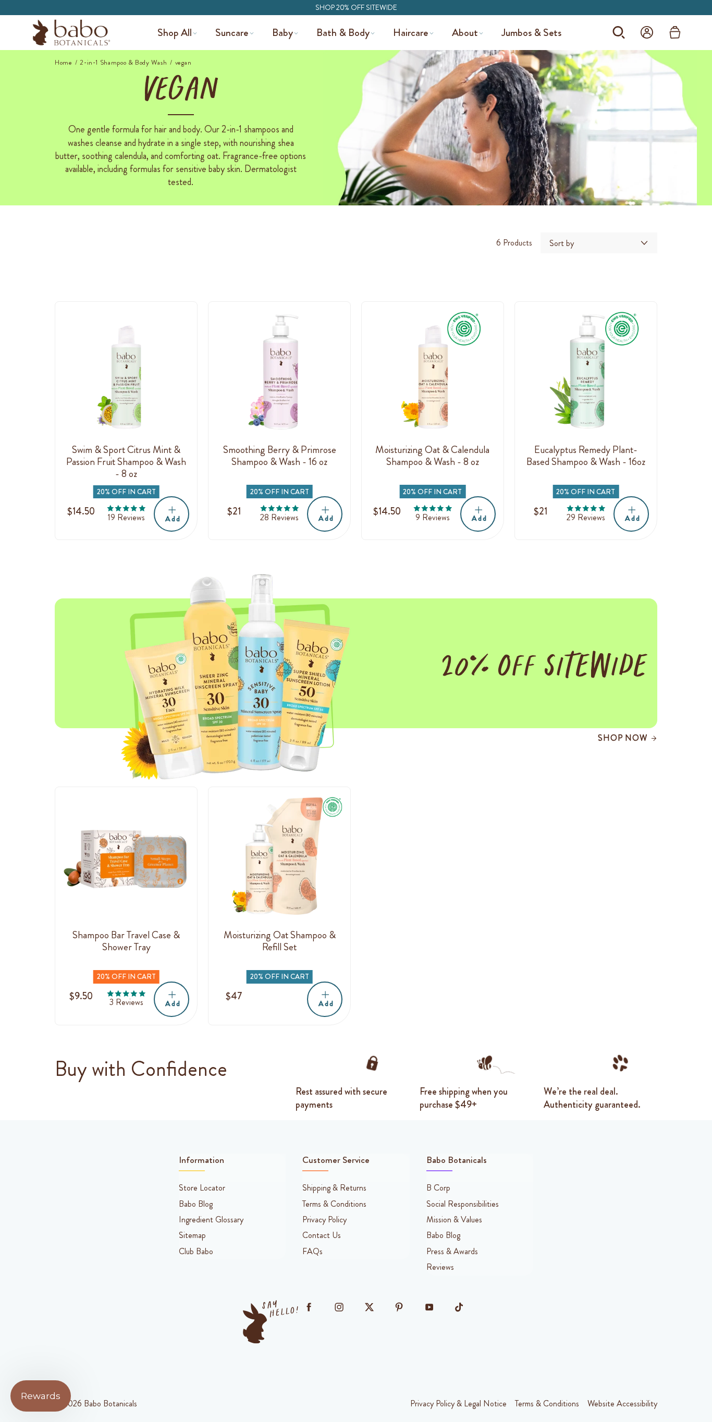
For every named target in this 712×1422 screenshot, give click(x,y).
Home (63, 62)
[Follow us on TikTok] (459, 1307)
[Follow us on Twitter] (369, 1307)
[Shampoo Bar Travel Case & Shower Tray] (126, 858)
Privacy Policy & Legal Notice (458, 1403)
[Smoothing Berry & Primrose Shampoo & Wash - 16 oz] (279, 373)
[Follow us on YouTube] (429, 1307)
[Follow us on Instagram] (339, 1307)
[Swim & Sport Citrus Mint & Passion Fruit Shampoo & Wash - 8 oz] (126, 373)
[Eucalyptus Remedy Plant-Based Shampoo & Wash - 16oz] (586, 373)
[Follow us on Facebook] (309, 1307)
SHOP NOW (622, 738)
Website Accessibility (622, 1403)
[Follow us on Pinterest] (399, 1307)
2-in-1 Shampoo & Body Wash (123, 62)
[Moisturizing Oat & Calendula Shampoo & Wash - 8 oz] (433, 373)
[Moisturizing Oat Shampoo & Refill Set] (279, 858)
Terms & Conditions (547, 1403)
